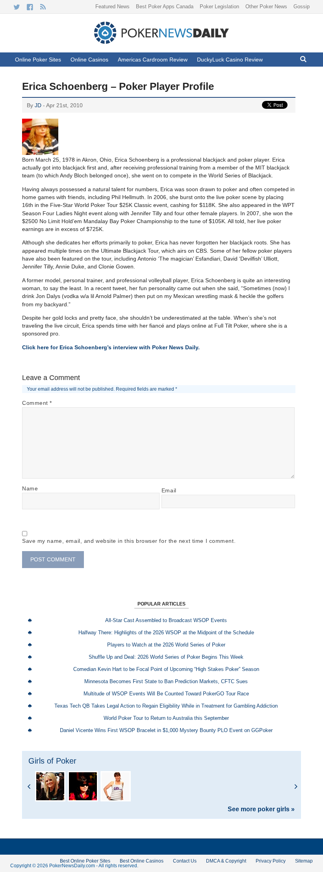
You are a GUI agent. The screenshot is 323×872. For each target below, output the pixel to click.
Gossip (301, 6)
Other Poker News (266, 6)
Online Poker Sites (38, 59)
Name (30, 488)
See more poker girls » (261, 809)
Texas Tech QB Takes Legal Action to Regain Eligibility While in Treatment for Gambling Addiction (166, 706)
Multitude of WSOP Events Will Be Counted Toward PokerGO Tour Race (166, 694)
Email (169, 490)
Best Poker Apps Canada (164, 6)
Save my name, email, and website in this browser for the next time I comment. (129, 541)
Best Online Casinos (141, 861)
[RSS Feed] (42, 7)
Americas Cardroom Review (152, 59)
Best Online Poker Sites (85, 861)
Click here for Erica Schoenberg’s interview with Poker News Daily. (111, 347)
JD (38, 105)
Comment (37, 403)
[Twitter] (16, 7)
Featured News (112, 6)
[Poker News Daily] (161, 42)
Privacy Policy (271, 861)
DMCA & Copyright (226, 861)
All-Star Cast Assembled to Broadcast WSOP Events (166, 620)
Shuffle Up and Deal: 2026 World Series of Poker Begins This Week (166, 657)
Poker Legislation (219, 6)
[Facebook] (29, 7)
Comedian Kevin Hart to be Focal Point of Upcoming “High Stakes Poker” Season (166, 669)
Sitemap (304, 861)
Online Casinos (89, 59)
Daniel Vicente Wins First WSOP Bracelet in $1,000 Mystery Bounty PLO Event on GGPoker (166, 730)
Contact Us (185, 861)
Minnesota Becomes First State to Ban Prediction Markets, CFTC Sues (166, 681)
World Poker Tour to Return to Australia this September (166, 718)
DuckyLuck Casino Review (230, 59)
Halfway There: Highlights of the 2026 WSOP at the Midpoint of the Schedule (166, 632)
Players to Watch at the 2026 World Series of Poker (166, 645)
